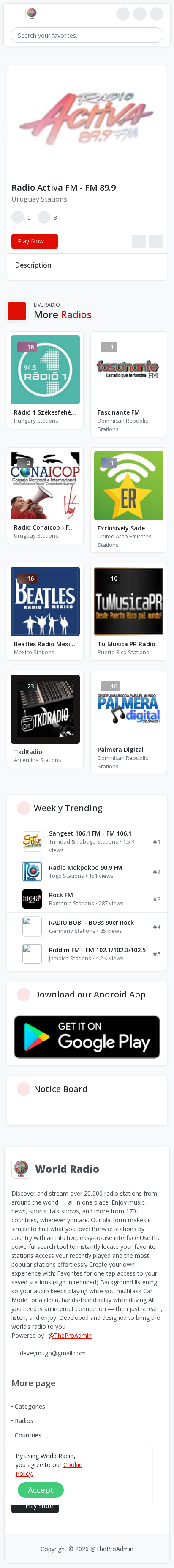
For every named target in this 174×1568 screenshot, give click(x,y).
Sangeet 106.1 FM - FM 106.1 (90, 833)
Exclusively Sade (121, 528)
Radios (24, 1421)
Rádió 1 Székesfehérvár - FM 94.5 (45, 412)
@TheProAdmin (70, 1335)
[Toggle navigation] (15, 14)
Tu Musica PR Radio (126, 644)
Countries (28, 1435)
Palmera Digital (121, 750)
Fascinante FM (119, 412)
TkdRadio (28, 752)
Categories (30, 1406)
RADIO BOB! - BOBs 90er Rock (91, 922)
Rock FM (61, 895)
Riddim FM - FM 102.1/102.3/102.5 (97, 950)
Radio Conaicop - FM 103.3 (45, 527)
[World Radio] (33, 14)
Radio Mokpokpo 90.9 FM (85, 867)
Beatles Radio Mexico (45, 644)
